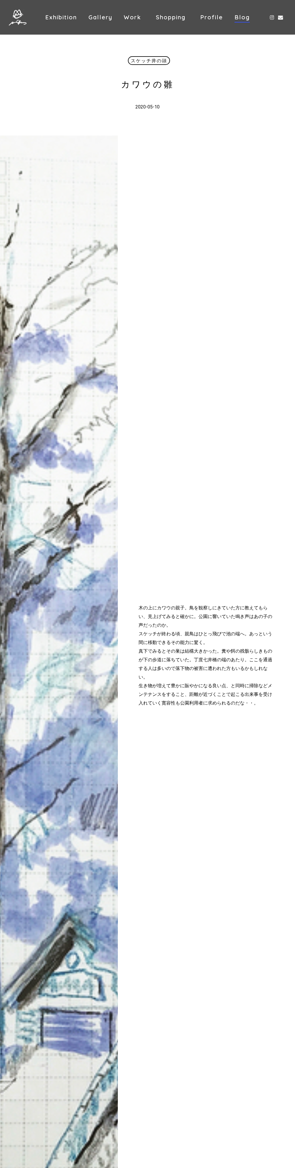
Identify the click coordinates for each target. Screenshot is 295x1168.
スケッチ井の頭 (149, 60)
